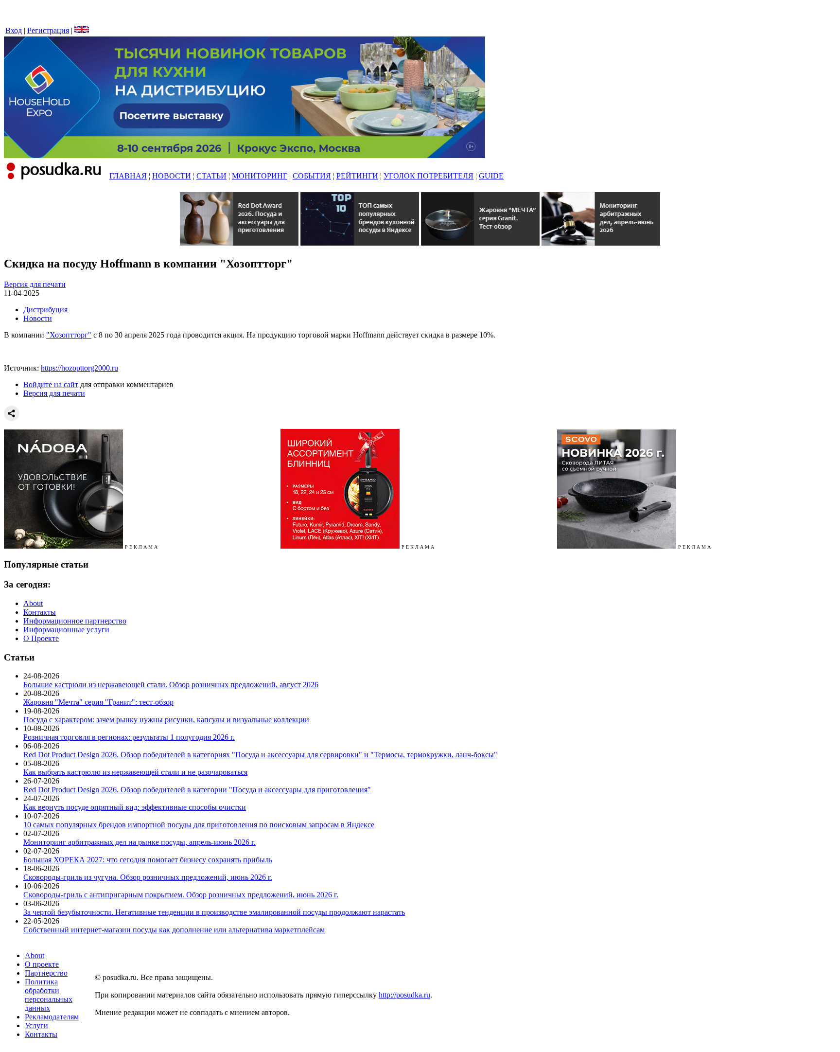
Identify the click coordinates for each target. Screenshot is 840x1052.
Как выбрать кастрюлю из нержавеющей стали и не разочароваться (135, 772)
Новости (37, 318)
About (33, 603)
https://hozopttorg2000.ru (79, 368)
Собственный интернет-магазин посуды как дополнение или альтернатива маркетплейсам (174, 930)
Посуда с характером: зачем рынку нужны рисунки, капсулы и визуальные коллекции (166, 719)
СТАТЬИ (211, 176)
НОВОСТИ (171, 176)
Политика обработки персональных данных (48, 995)
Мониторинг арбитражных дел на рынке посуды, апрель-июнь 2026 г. (139, 842)
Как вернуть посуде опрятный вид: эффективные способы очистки (134, 807)
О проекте (42, 964)
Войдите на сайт (50, 384)
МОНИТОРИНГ (259, 176)
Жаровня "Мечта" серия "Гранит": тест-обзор (98, 702)
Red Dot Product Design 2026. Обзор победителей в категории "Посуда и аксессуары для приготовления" (197, 789)
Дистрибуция (45, 309)
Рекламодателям (52, 1017)
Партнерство (46, 973)
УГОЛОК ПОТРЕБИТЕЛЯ (428, 176)
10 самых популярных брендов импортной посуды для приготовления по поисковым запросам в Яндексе (198, 824)
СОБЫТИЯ (312, 176)
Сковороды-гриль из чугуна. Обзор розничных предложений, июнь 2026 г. (147, 877)
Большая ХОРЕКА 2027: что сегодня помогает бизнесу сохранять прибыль (147, 860)
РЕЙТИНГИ (357, 176)
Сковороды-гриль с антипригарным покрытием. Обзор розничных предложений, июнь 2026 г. (180, 895)
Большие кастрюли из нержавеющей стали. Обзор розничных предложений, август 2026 (170, 684)
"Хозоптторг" (68, 335)
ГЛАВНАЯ (128, 176)
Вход (13, 30)
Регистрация (48, 30)
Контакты (39, 612)
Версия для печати (35, 284)
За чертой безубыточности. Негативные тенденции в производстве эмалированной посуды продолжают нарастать (214, 912)
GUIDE (491, 176)
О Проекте (41, 638)
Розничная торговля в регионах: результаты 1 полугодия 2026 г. (129, 737)
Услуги (36, 1025)
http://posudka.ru (404, 995)
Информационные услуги (66, 629)
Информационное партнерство (74, 621)
